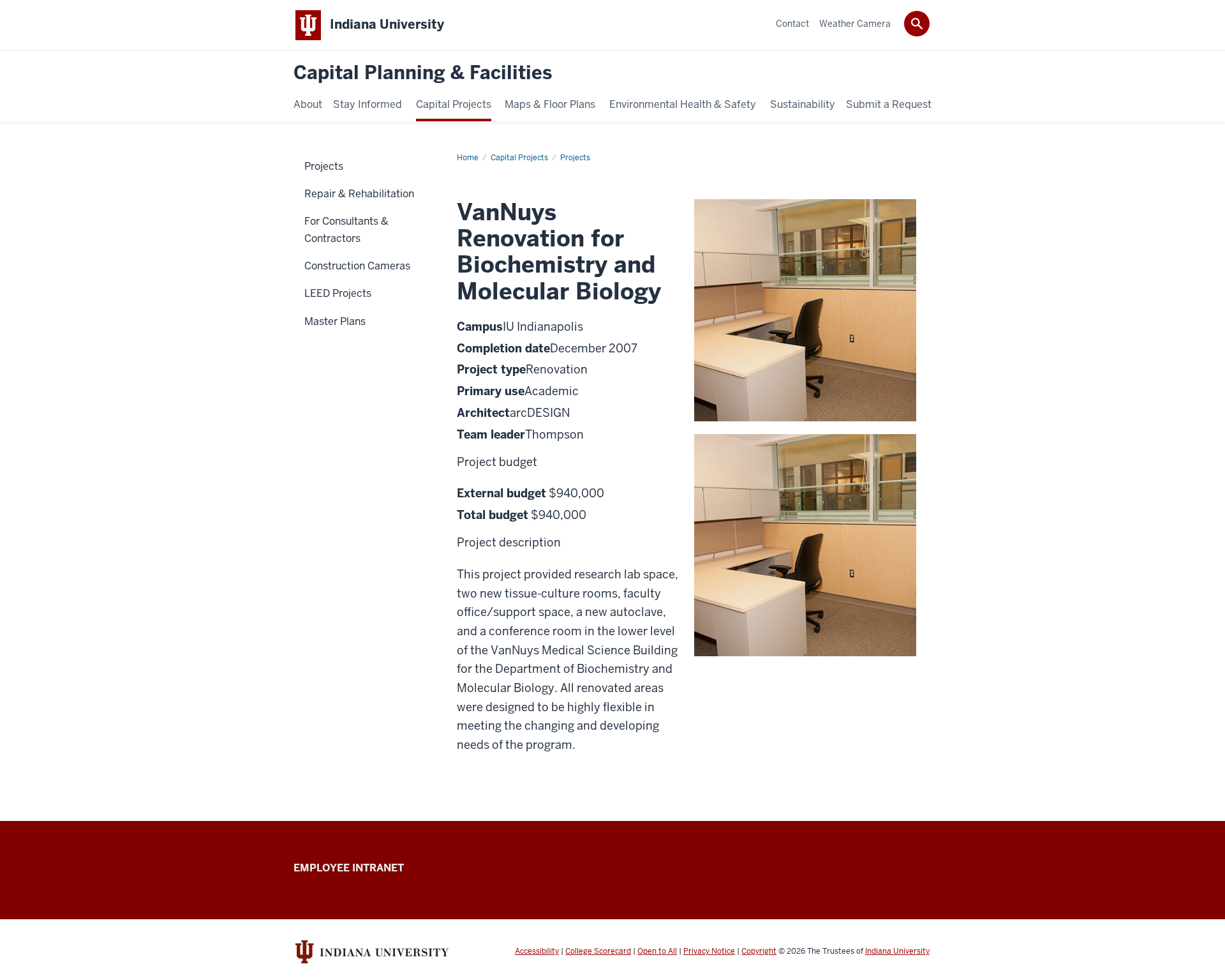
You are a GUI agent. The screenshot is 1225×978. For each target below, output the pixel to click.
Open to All (657, 951)
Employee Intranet (348, 868)
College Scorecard (598, 951)
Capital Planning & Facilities (422, 73)
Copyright (758, 951)
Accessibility (537, 951)
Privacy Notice (709, 951)
